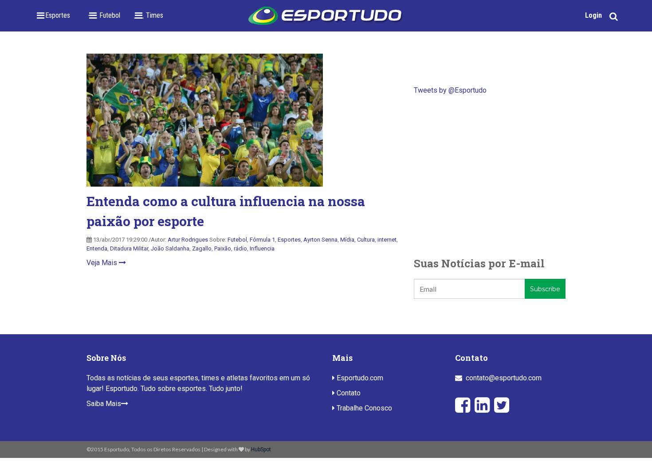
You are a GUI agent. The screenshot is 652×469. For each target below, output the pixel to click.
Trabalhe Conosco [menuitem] (363, 408)
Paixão (222, 248)
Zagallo (202, 248)
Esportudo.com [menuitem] (359, 378)
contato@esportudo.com (504, 378)
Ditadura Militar (129, 248)
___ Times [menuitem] (148, 15)
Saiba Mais (103, 403)
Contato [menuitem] (348, 393)
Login (593, 15)
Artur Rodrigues (188, 239)
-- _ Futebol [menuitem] (104, 15)
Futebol (237, 239)
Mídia (347, 239)
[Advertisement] (490, 175)
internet (387, 239)
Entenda (96, 248)
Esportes (289, 239)
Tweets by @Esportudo (450, 90)
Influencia (262, 248)
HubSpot (261, 449)
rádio (240, 248)
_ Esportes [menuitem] (55, 15)
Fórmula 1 (262, 239)
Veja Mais (102, 262)
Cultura (366, 239)
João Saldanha (170, 248)
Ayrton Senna (320, 239)
